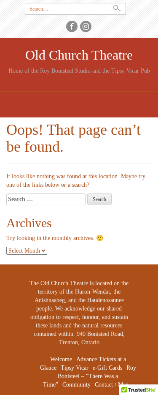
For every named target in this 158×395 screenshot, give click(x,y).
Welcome (61, 359)
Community (76, 384)
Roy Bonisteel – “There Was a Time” (89, 376)
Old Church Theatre (79, 55)
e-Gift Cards (107, 368)
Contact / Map (112, 384)
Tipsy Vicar (74, 368)
